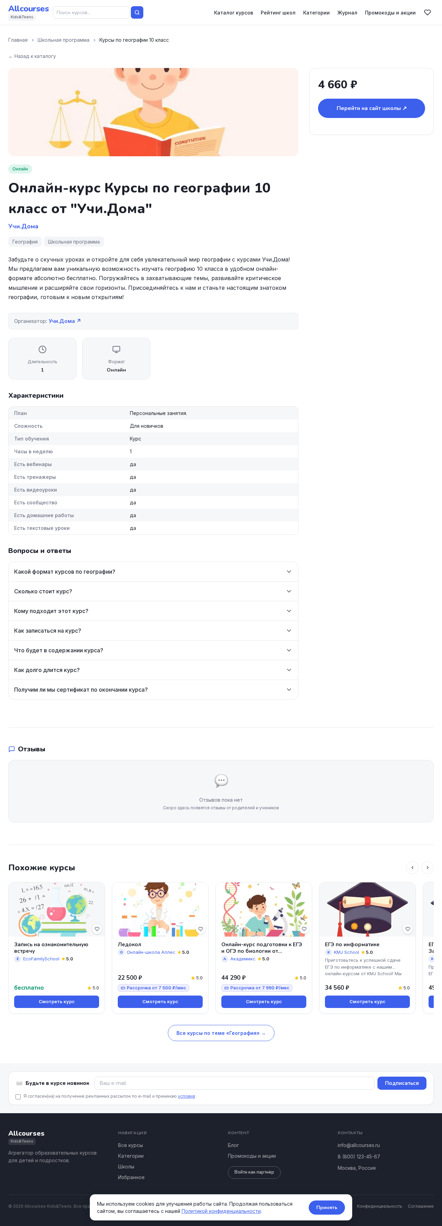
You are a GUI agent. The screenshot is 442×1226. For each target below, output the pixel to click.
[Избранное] (427, 12)
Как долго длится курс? (47, 669)
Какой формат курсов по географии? (64, 571)
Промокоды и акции (390, 13)
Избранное (131, 1177)
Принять (326, 1207)
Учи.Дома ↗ (65, 321)
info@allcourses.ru (359, 1145)
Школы (126, 1166)
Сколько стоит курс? (43, 591)
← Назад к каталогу (32, 56)
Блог (233, 1145)
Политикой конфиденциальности (221, 1211)
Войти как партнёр (254, 1172)
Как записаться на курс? (47, 630)
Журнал (347, 13)
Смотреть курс (57, 1001)
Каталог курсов (233, 13)
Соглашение (421, 1206)
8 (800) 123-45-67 (359, 1156)
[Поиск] (137, 12)
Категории (316, 13)
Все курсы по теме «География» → (221, 1033)
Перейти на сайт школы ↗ (372, 108)
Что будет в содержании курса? (58, 650)
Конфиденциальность (379, 1206)
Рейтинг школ (278, 13)
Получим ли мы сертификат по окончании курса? (81, 689)
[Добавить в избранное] (97, 929)
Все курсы (130, 1145)
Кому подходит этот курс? (51, 610)
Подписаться (402, 1083)
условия (186, 1096)
